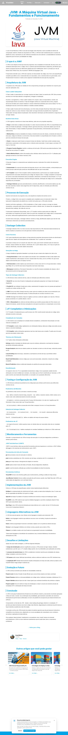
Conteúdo (46, 2)
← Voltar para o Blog (34, 627)
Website (25, 638)
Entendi (20, 730)
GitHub (17, 638)
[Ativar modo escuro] (53, 2)
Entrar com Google (30, 730)
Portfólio (29, 2)
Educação (37, 2)
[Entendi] (54, 720)
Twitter (20, 638)
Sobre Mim (22, 2)
